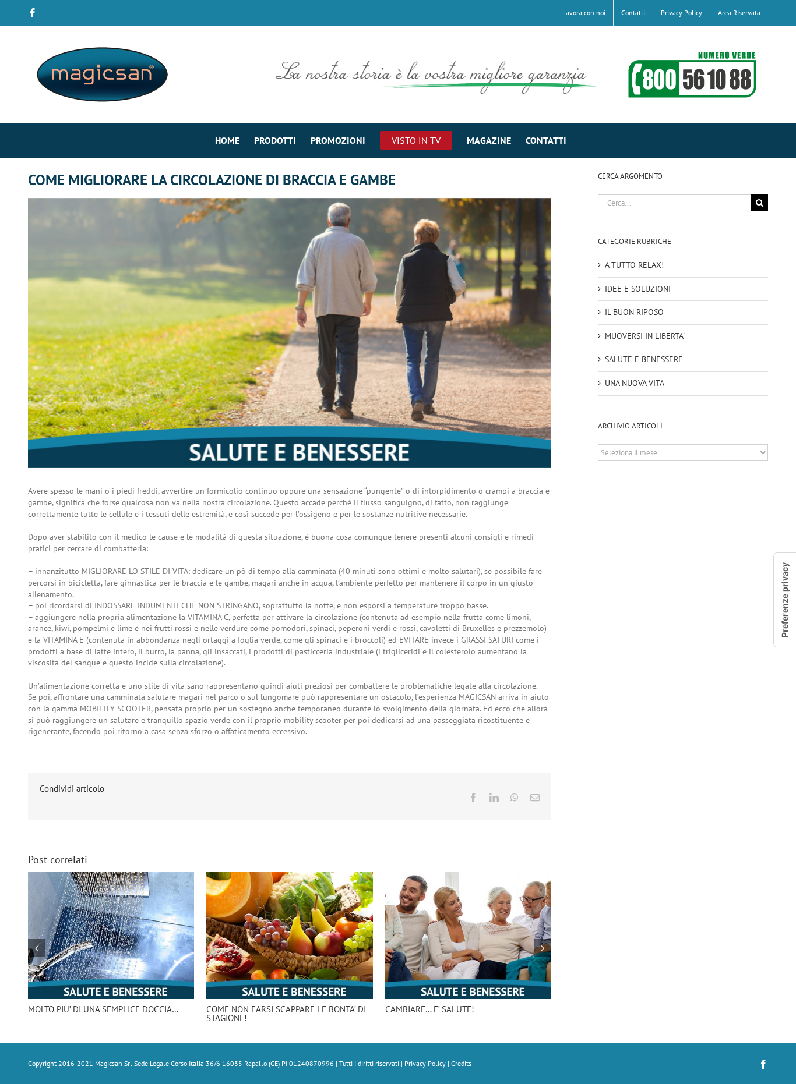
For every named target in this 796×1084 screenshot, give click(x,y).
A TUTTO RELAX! (634, 265)
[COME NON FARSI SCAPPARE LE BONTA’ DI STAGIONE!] (289, 877)
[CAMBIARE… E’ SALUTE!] (468, 877)
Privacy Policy (425, 1063)
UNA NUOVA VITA (634, 383)
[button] (36, 948)
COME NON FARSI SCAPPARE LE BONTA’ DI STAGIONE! (286, 1013)
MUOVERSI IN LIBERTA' (645, 336)
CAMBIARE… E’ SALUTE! (429, 1009)
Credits (461, 1063)
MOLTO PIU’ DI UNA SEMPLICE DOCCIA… (103, 1009)
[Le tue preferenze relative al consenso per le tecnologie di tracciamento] (785, 600)
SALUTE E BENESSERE (644, 359)
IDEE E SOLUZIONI (638, 289)
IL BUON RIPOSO (634, 312)
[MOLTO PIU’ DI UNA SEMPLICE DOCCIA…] (111, 877)
